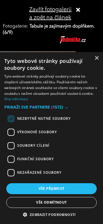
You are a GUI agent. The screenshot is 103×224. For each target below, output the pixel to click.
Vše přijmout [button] (52, 188)
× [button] (96, 58)
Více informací (16, 98)
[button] (51, 107)
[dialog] (51, 138)
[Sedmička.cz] (80, 42)
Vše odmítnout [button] (51, 202)
